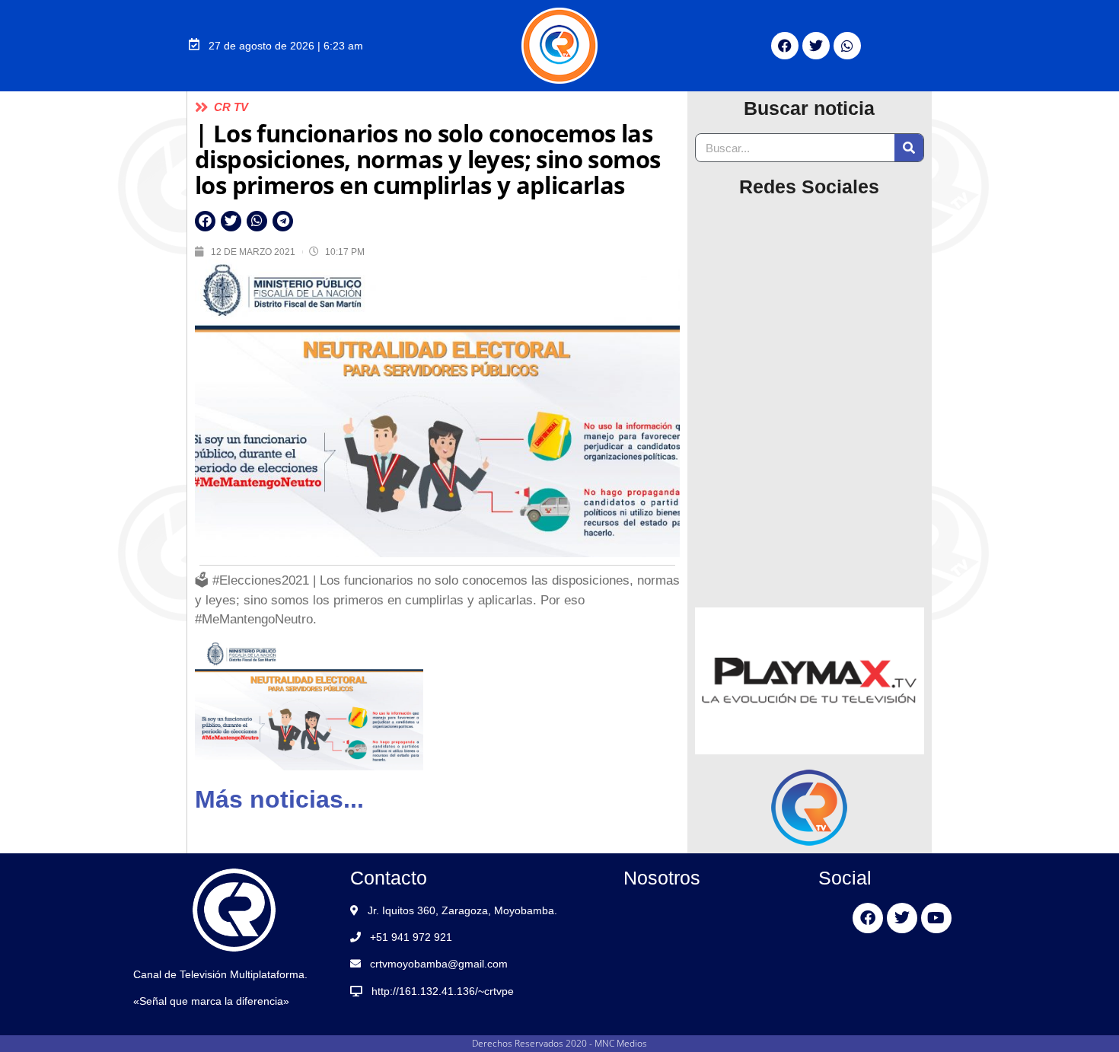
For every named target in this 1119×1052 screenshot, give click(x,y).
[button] (205, 221)
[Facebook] (785, 45)
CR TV (231, 106)
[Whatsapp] (847, 45)
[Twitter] (816, 45)
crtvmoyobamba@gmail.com (439, 964)
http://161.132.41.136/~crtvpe (442, 991)
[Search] (908, 147)
